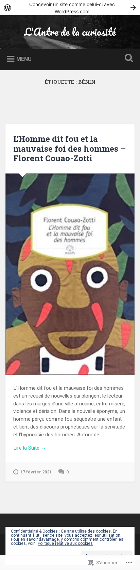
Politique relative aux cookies (65, 543)
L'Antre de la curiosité (70, 31)
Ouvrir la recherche (127, 59)
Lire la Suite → (29, 448)
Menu (24, 59)
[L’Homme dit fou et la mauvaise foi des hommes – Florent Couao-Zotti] (69, 274)
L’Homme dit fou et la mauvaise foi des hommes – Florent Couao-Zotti (69, 148)
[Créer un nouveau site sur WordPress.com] (70, 7)
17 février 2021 (36, 471)
